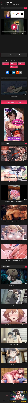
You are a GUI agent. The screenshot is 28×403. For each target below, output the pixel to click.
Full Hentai (7, 2)
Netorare (14, 63)
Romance (22, 63)
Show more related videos (14, 102)
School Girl (14, 66)
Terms (7, 395)
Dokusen (6, 63)
